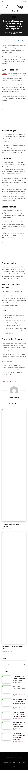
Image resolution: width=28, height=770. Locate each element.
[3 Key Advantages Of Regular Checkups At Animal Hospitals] (7, 679)
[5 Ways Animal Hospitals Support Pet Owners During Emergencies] (7, 737)
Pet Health (15, 694)
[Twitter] (9, 40)
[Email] (22, 40)
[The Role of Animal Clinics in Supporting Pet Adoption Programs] (7, 715)
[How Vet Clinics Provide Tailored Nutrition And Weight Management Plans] (7, 704)
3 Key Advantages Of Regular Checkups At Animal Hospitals (19, 678)
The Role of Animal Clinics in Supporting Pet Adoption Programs (19, 714)
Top (14, 766)
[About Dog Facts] (14, 8)
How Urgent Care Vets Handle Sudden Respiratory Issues (19, 724)
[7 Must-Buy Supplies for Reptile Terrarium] (14, 465)
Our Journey (18, 757)
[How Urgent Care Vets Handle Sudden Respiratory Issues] (7, 726)
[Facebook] (5, 40)
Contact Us (10, 757)
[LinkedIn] (18, 40)
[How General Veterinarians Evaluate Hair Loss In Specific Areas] (7, 690)
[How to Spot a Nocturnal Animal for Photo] (14, 588)
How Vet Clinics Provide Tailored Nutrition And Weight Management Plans (19, 702)
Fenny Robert (8, 32)
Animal (14, 16)
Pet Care (15, 682)
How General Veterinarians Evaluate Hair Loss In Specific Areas (19, 689)
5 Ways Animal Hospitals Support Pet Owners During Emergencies (19, 736)
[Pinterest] (14, 40)
